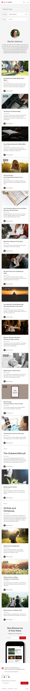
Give (27, 688)
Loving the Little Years (7, 48)
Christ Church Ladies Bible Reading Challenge (14, 49)
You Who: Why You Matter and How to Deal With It (14, 46)
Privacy (15, 688)
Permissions (10, 688)
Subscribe (23, 637)
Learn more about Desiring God (11, 671)
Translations (4, 688)
